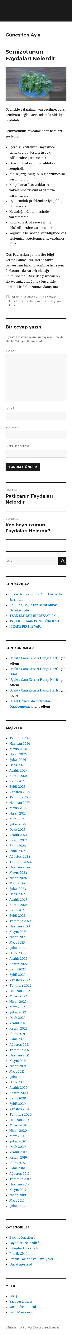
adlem (16, 296)
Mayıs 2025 (18, 808)
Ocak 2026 (17, 765)
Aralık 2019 (18, 1152)
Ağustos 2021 (19, 1044)
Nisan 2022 (17, 1001)
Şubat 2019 (17, 1206)
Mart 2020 (17, 1136)
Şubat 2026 (17, 760)
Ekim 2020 (17, 1098)
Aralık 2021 (18, 1023)
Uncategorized (20, 1264)
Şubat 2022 (17, 1012)
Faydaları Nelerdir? (24, 1243)
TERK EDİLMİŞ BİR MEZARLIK (32, 616)
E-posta (13, 427)
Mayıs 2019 (17, 1190)
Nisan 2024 (18, 878)
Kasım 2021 (18, 1028)
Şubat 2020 (17, 1141)
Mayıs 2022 (18, 996)
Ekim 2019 (17, 1163)
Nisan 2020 (18, 1130)
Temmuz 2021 (20, 1050)
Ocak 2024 (17, 894)
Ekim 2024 (17, 846)
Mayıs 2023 (18, 932)
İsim (10, 408)
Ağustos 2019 (19, 1173)
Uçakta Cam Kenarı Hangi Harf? (34, 658)
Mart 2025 (17, 819)
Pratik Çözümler (22, 1254)
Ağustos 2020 (19, 1109)
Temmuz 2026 (20, 738)
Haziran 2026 (19, 743)
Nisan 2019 (17, 1195)
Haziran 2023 (19, 926)
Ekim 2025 (17, 781)
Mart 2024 (17, 883)
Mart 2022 (17, 1007)
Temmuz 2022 (20, 985)
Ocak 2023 (17, 953)
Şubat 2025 (17, 824)
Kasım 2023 (18, 905)
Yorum (11, 350)
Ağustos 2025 (19, 792)
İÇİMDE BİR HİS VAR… (25, 626)
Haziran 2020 (19, 1120)
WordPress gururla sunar (43, 1327)
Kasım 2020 (18, 1093)
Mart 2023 (17, 942)
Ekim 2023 (17, 910)
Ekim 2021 (17, 1034)
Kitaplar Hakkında (23, 1248)
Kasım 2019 (18, 1157)
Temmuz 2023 (20, 921)
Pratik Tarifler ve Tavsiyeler (31, 1259)
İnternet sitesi (17, 446)
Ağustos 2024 (19, 856)
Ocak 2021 (17, 1082)
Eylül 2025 (17, 786)
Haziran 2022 (19, 991)
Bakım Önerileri (22, 1237)
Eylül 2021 (17, 1039)
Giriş (13, 1296)
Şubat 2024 (17, 889)
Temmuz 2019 (20, 1179)
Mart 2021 (16, 1071)
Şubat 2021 (17, 1077)
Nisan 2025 (17, 813)
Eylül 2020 (17, 1104)
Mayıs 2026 (18, 749)
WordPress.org (20, 1312)
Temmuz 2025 (20, 797)
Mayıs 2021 (17, 1061)
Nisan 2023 (17, 937)
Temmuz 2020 (20, 1114)
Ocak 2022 (17, 1018)
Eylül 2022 (17, 975)
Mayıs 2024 (18, 872)
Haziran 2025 (19, 803)
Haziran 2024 (19, 867)
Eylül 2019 (17, 1168)
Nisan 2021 (17, 1066)
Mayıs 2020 (18, 1125)
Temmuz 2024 (20, 862)
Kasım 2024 (18, 840)
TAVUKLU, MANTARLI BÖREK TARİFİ (37, 621)
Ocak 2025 (17, 829)
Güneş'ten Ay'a (23, 35)
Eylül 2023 (17, 915)
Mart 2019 (16, 1200)
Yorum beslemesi (22, 1307)
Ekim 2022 (17, 969)
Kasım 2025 (18, 776)
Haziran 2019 (19, 1184)
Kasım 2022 (18, 964)
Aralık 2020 (18, 1087)
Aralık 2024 (18, 835)
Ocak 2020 (17, 1147)
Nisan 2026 (18, 754)
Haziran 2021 (19, 1055)
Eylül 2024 (17, 851)
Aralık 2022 (18, 958)
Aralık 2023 (18, 899)
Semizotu (27, 301)
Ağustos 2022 (19, 980)
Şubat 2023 (17, 948)
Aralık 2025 (18, 770)
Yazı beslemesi (20, 1301)
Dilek (13, 674)
